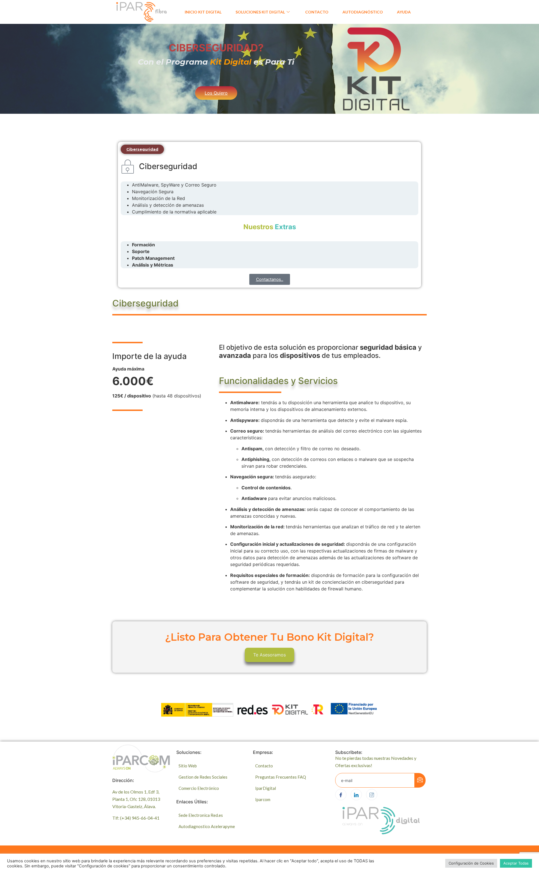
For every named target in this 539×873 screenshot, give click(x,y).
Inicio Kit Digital (203, 12)
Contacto (316, 12)
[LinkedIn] (356, 794)
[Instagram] (371, 794)
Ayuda (404, 12)
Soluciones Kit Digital (260, 12)
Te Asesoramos (269, 655)
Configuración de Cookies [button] (471, 863)
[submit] (420, 780)
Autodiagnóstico (362, 12)
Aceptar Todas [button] (516, 863)
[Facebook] (340, 794)
